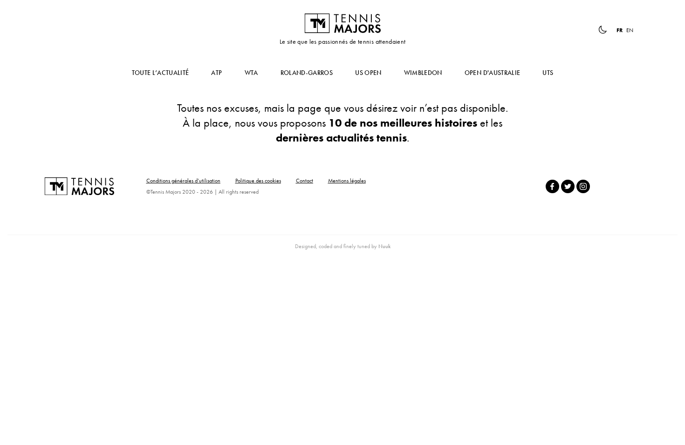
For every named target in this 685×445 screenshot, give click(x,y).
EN (629, 30)
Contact (304, 180)
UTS (547, 72)
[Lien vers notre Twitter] (568, 186)
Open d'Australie (493, 72)
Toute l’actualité (160, 72)
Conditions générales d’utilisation (183, 180)
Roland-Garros (307, 72)
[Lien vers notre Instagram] (583, 186)
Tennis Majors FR (342, 23)
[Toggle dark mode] (602, 29)
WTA (251, 72)
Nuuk (384, 246)
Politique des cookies (258, 180)
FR (619, 30)
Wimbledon (423, 72)
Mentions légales (347, 180)
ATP (216, 72)
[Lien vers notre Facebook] (552, 186)
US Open (368, 72)
